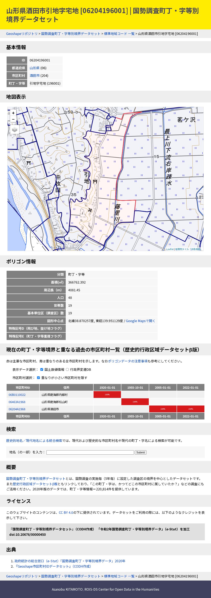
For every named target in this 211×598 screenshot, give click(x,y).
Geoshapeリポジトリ (22, 33)
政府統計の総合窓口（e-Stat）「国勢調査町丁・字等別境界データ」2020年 (69, 560)
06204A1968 (17, 409)
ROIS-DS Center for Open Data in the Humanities (121, 589)
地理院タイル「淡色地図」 (188, 249)
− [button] (13, 119)
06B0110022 (17, 394)
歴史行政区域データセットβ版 (35, 483)
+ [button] (13, 112)
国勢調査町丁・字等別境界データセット (71, 33)
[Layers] (14, 129)
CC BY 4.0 (66, 512)
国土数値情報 (54, 369)
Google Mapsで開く (141, 320)
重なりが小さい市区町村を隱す (63, 377)
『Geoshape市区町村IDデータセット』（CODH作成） (53, 566)
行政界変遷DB (80, 369)
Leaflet (170, 249)
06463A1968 (17, 402)
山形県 (35, 67)
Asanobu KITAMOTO (67, 589)
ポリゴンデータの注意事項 (128, 360)
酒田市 (35, 75)
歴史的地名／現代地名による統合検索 (34, 440)
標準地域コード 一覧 (119, 33)
